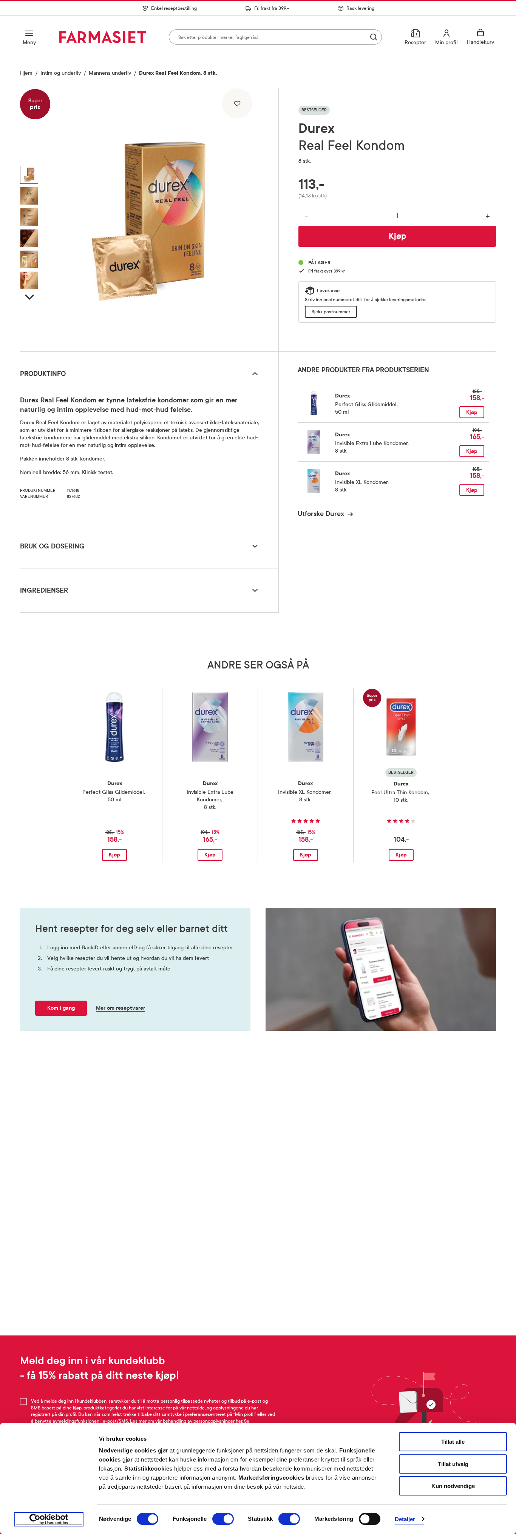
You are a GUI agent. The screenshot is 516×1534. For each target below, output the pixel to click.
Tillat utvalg (453, 1464)
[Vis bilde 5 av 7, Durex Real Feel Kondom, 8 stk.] (29, 259)
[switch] (223, 1519)
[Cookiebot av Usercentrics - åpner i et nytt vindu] (49, 1519)
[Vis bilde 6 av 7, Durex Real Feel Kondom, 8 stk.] (29, 280)
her (239, 1421)
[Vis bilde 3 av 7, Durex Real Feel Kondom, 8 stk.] (29, 217)
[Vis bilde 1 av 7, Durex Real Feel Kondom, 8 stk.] (29, 175)
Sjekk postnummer (331, 311)
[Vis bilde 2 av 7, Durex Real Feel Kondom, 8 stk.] (29, 196)
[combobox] (275, 37)
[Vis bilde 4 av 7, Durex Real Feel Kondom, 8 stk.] (29, 238)
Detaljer (405, 1519)
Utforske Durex (321, 513)
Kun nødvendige (453, 1486)
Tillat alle (453, 1442)
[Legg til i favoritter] (237, 103)
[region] (148, 217)
